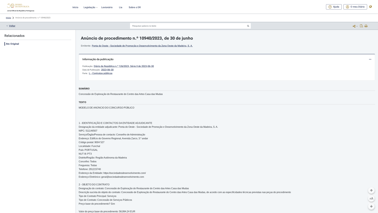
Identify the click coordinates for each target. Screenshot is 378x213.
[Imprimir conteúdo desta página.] (366, 26)
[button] (18, 6)
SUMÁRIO (84, 88)
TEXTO (82, 102)
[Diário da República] (18, 6)
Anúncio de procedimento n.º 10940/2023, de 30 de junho (137, 38)
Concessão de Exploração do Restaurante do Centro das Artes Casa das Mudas (121, 94)
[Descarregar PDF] (361, 26)
